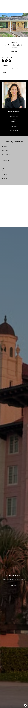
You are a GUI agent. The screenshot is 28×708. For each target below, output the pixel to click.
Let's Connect (14, 585)
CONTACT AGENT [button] (14, 130)
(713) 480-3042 (14, 121)
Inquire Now (14, 51)
